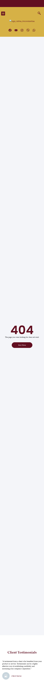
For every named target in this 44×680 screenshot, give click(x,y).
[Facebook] (10, 30)
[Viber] (28, 30)
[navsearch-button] (38, 13)
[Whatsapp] (34, 30)
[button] (3, 13)
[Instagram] (22, 30)
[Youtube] (16, 30)
